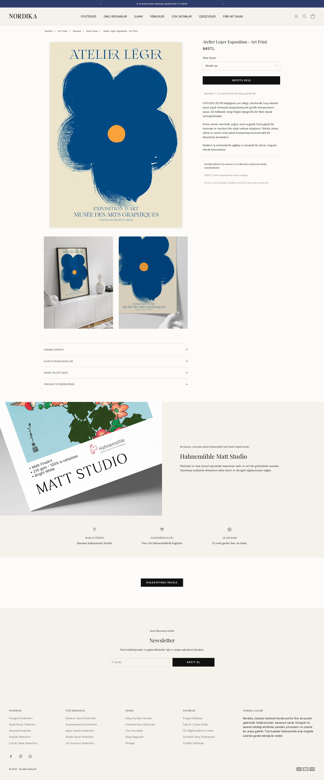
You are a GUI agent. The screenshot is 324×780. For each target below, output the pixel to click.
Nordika (48, 31)
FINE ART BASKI (233, 16)
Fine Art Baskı (134, 730)
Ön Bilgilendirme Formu (198, 730)
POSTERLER (88, 16)
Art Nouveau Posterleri (80, 743)
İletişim (130, 743)
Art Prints (62, 31)
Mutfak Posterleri (20, 736)
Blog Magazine (134, 736)
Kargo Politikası (192, 718)
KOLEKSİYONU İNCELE (162, 582)
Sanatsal (77, 31)
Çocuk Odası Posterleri (23, 743)
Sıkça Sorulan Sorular (138, 718)
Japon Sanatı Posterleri (80, 730)
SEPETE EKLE (241, 80)
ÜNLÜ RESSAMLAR (115, 16)
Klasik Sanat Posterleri (80, 736)
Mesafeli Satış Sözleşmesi (199, 736)
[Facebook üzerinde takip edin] (11, 756)
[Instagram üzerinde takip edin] (20, 756)
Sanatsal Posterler (20, 730)
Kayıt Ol (193, 662)
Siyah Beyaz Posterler (22, 724)
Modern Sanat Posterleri (81, 718)
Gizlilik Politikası (193, 743)
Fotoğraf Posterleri (20, 718)
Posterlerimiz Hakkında (140, 724)
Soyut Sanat (92, 31)
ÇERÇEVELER (207, 16)
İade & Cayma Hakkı (195, 724)
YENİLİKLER (157, 16)
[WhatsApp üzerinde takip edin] (30, 756)
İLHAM (138, 16)
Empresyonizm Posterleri (81, 724)
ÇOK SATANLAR (182, 16)
